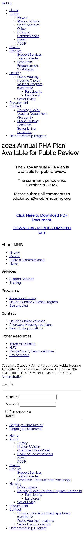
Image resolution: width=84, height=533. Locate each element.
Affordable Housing (23, 298)
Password (12, 404)
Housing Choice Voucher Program (33, 302)
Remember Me (20, 412)
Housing (15, 73)
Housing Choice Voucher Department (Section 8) (32, 113)
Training (15, 283)
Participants (33, 91)
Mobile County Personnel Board (32, 351)
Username (12, 397)
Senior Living (26, 99)
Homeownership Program (27, 136)
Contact (15, 106)
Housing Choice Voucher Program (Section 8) (29, 84)
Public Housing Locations (28, 123)
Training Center (28, 58)
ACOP (21, 43)
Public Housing (28, 77)
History (22, 17)
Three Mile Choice (22, 344)
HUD (12, 347)
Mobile (6, 3)
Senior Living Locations (26, 130)
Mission (14, 256)
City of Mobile (19, 355)
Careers (14, 47)
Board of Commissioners (28, 34)
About (13, 14)
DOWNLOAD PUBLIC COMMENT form (42, 230)
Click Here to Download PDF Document (42, 217)
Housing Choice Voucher (27, 321)
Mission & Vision (28, 21)
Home (13, 10)
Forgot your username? (26, 429)
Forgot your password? (26, 425)
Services (15, 51)
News (21, 40)
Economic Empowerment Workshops (28, 65)
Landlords (32, 95)
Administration (12, 376)
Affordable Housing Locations (30, 325)
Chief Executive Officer (33, 450)
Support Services (29, 54)
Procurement (18, 102)
